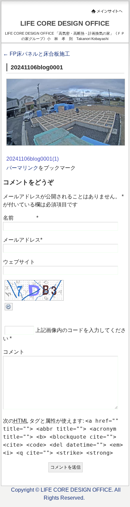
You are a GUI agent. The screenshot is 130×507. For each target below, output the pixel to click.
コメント (13, 352)
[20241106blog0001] (65, 144)
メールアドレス (21, 240)
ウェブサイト (19, 262)
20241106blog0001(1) (32, 159)
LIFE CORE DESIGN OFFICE (64, 23)
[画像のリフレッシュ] (9, 308)
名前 (8, 218)
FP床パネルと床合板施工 (36, 54)
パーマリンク (22, 168)
